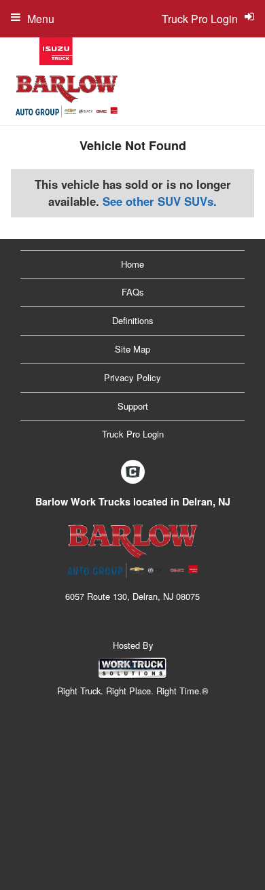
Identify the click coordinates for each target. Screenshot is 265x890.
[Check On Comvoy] (133, 472)
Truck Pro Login (133, 433)
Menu (40, 18)
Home (132, 263)
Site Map (132, 348)
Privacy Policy (132, 377)
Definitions (133, 320)
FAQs (133, 291)
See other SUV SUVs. (160, 201)
